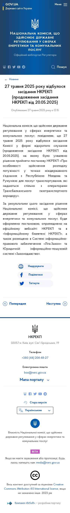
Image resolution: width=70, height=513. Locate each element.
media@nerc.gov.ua (48, 462)
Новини (13, 79)
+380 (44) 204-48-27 (35, 357)
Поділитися (36, 274)
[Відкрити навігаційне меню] (65, 4)
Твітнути (34, 283)
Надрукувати (36, 266)
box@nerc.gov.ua (35, 372)
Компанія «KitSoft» (25, 503)
